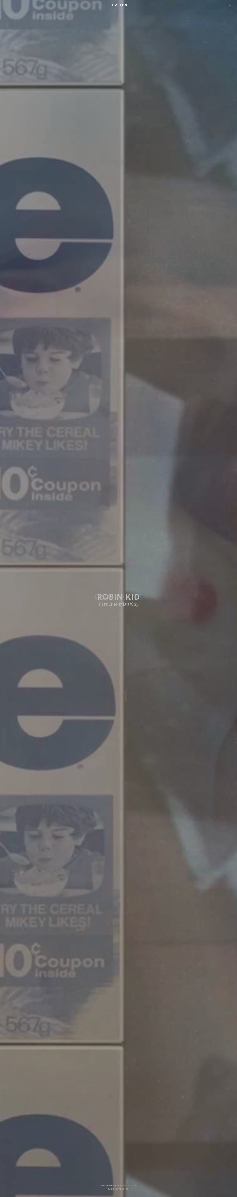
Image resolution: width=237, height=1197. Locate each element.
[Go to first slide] (197, 603)
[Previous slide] (39, 603)
